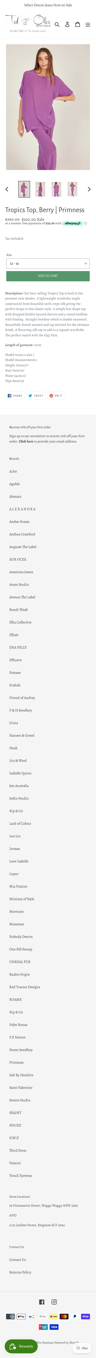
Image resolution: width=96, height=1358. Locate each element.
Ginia (13, 722)
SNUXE (15, 1125)
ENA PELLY (18, 647)
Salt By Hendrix (21, 1075)
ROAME (15, 999)
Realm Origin (19, 974)
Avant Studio (19, 584)
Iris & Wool (18, 760)
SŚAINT (15, 1112)
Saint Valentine (20, 1087)
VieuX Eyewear (20, 1175)
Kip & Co (16, 810)
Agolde (14, 484)
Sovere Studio (19, 1100)
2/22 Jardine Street (22, 1225)
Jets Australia (19, 785)
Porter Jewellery (21, 1049)
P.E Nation (17, 1037)
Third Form (17, 1150)
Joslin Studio (19, 798)
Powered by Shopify (67, 1342)
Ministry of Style (21, 899)
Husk (13, 748)
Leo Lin (15, 836)
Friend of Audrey (22, 697)
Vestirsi (15, 1163)
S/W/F (14, 1137)
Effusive (15, 660)
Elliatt (13, 634)
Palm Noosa (18, 1024)
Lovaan (14, 848)
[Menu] (88, 24)
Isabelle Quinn (20, 773)
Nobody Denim (21, 936)
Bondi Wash (18, 609)
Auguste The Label (22, 546)
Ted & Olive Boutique (40, 1342)
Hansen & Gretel (21, 735)
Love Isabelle (18, 861)
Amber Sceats (19, 521)
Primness (16, 1062)
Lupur (14, 873)
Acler (13, 471)
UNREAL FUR (20, 961)
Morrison (16, 911)
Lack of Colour (20, 823)
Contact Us (17, 1259)
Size (9, 255)
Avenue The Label (22, 597)
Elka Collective (20, 622)
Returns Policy (20, 1272)
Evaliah (15, 685)
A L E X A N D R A (22, 509)
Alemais (15, 496)
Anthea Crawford (22, 534)
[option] (24, 189)
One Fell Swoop (20, 949)
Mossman (16, 924)
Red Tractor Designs (24, 987)
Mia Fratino (18, 886)
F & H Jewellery (20, 710)
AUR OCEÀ (17, 559)
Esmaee (15, 672)
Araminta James (21, 572)
